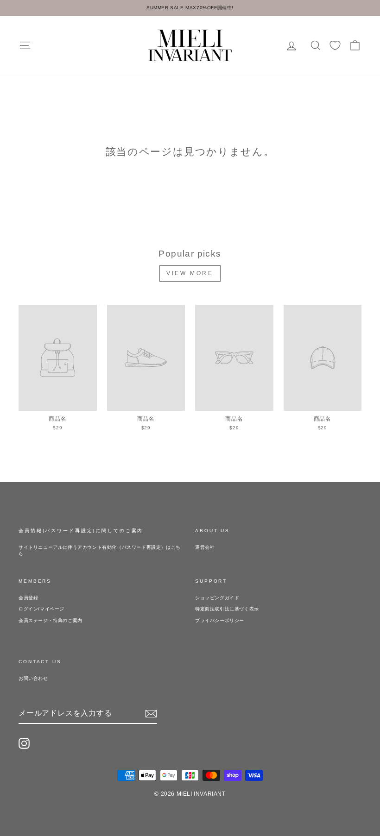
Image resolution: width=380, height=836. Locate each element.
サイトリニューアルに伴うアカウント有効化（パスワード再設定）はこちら (100, 550)
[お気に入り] (335, 45)
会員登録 (28, 597)
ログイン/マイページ (41, 608)
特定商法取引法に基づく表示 (227, 608)
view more (189, 273)
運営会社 (205, 547)
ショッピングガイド (217, 597)
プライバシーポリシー (219, 620)
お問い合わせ (33, 678)
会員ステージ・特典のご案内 (50, 620)
